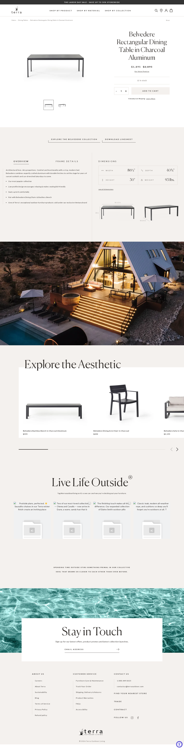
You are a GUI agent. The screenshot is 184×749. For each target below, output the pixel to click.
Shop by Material (88, 10)
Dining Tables (23, 20)
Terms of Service (42, 704)
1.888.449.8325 (124, 681)
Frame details (67, 161)
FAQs (78, 704)
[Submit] (117, 649)
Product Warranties (85, 698)
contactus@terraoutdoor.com (130, 686)
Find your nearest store (130, 693)
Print (168, 20)
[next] (97, 64)
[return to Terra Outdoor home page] (17, 10)
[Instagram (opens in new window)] (132, 717)
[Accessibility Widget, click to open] (179, 744)
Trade (118, 701)
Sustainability (41, 692)
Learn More (150, 98)
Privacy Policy (41, 709)
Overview (21, 161)
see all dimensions (105, 189)
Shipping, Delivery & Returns (88, 692)
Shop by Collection (118, 10)
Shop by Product (61, 10)
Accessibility (81, 709)
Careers (38, 681)
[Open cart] (171, 10)
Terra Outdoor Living (95, 741)
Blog (37, 698)
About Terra (40, 686)
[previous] (14, 64)
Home (14, 20)
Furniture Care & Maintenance (89, 681)
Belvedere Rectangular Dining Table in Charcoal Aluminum (51, 20)
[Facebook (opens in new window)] (138, 717)
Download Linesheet (119, 139)
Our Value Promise (142, 71)
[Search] (156, 10)
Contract (120, 709)
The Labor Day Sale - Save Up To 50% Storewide (92, 2)
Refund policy (41, 715)
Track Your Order (83, 686)
